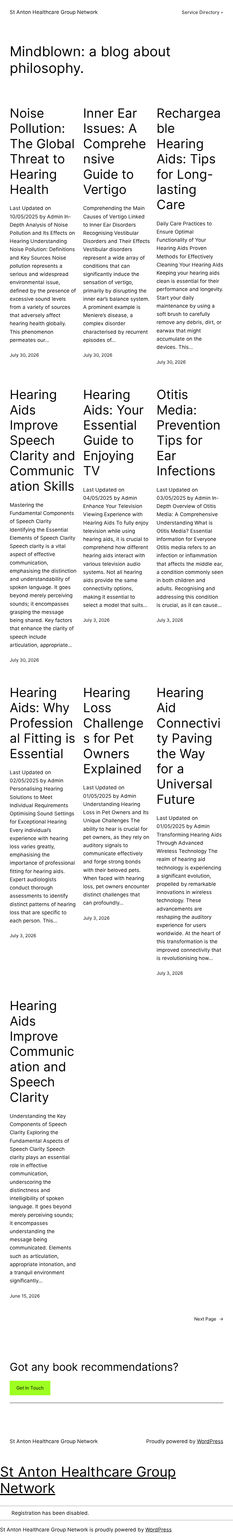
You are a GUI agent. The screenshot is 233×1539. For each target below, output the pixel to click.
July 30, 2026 (24, 355)
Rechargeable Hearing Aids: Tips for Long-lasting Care (189, 159)
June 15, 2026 (25, 1296)
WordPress (210, 1441)
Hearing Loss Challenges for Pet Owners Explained (113, 730)
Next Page (208, 1319)
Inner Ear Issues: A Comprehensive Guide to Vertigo (114, 151)
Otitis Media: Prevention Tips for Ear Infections (189, 432)
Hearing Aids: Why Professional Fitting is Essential (42, 723)
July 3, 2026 (96, 620)
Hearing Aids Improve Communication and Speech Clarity (42, 1051)
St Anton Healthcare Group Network (54, 12)
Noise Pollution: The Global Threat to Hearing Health (42, 151)
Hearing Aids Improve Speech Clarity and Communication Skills (42, 440)
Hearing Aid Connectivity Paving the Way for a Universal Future (189, 746)
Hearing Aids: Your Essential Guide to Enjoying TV (113, 432)
